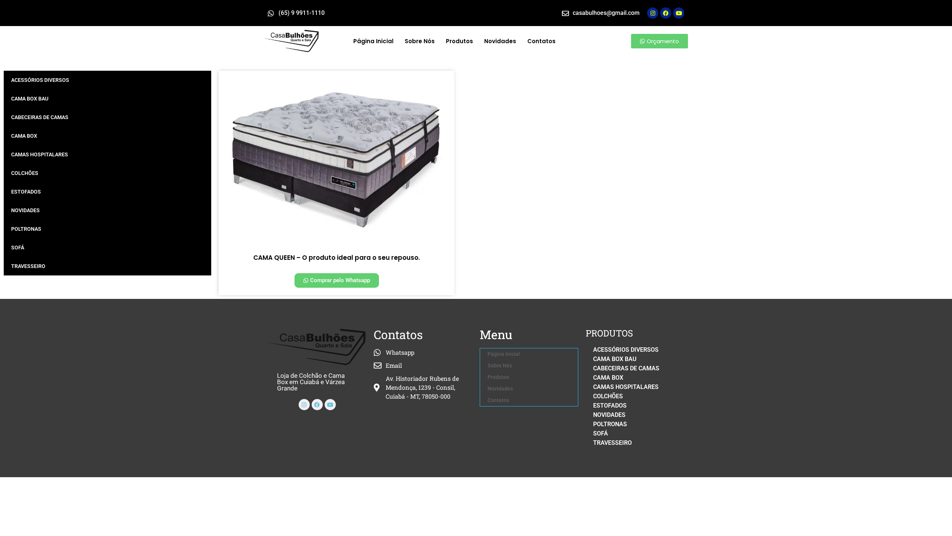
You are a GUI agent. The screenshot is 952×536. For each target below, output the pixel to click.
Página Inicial (373, 41)
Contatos (541, 41)
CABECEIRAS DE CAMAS (39, 117)
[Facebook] (317, 404)
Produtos (459, 41)
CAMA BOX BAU (29, 99)
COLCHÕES (24, 173)
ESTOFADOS (26, 192)
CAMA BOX (24, 136)
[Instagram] (652, 13)
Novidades (500, 41)
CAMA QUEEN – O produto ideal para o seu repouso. (336, 257)
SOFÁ (17, 248)
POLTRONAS (26, 229)
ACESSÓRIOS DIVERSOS (40, 80)
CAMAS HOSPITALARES (39, 154)
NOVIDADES (25, 210)
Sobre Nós (420, 41)
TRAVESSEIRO (28, 266)
